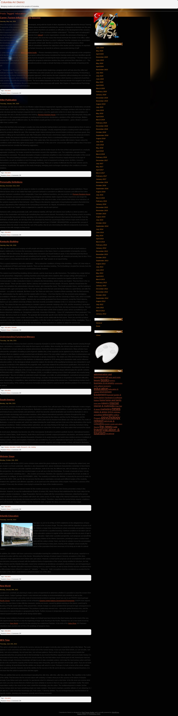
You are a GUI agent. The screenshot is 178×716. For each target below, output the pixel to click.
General (99, 323)
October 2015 (101, 214)
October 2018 (101, 132)
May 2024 (99, 63)
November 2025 (102, 57)
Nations (53, 601)
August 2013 (100, 264)
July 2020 (99, 76)
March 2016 (100, 198)
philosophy (108, 414)
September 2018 (102, 135)
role (29, 447)
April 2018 (100, 151)
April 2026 (100, 54)
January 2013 (101, 286)
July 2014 (99, 229)
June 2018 (100, 145)
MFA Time (5, 640)
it (115, 406)
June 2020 (100, 79)
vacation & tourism (107, 431)
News (9, 93)
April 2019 (100, 117)
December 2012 (102, 289)
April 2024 (100, 66)
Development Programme (65, 601)
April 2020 (100, 85)
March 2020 (100, 88)
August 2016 (100, 192)
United (47, 601)
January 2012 (101, 314)
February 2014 (101, 245)
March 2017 (100, 173)
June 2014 (100, 232)
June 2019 (100, 110)
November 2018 (102, 129)
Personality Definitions (11, 182)
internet (114, 402)
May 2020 (99, 82)
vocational (110, 433)
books (105, 380)
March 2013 (100, 279)
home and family (113, 400)
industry (105, 403)
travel (98, 430)
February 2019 (101, 123)
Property (97, 418)
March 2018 (100, 154)
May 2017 (99, 167)
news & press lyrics (103, 412)
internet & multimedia (104, 406)
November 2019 (102, 101)
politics (116, 415)
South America (7, 400)
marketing (105, 409)
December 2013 (102, 251)
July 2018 (99, 142)
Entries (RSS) (81, 714)
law (117, 406)
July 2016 (99, 195)
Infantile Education (9, 516)
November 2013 (102, 254)
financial (109, 395)
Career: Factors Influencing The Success (20, 18)
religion (99, 420)
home (102, 400)
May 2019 (99, 113)
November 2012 (102, 292)
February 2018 (101, 157)
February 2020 (101, 92)
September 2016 (102, 189)
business (112, 380)
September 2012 (102, 298)
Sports (96, 427)
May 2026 (99, 51)
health (18, 447)
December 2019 (102, 98)
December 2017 (102, 160)
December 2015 (102, 207)
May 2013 (99, 273)
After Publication (8, 100)
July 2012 (99, 304)
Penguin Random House (47, 115)
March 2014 (100, 242)
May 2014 (99, 236)
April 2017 (100, 170)
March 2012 (100, 311)
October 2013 (101, 257)
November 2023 (102, 70)
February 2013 (101, 283)
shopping (107, 424)
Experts (42, 601)
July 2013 (99, 267)
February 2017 (101, 176)
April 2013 (100, 276)
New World (5, 586)
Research (24, 447)
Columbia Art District (12, 2)
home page (97, 403)
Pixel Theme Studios (88, 712)
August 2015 (100, 217)
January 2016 (101, 204)
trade (114, 427)
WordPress (115, 712)
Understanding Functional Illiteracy (17, 337)
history (96, 400)
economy (107, 386)
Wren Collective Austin (29, 52)
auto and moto (115, 377)
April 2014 (100, 239)
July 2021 (99, 73)
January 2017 (101, 179)
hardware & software (113, 397)
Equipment (100, 394)
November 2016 (102, 182)
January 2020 (101, 95)
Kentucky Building (9, 241)
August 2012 (100, 301)
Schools (14, 327)
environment (106, 392)
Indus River (72, 623)
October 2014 (101, 223)
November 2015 (102, 210)
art (106, 377)
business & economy (104, 383)
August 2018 (100, 138)
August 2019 (100, 104)
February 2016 (101, 201)
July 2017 (99, 164)
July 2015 (99, 220)
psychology (110, 417)
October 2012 (101, 295)
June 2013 (100, 270)
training (33, 447)
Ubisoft (40, 35)
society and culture (116, 424)
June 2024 (100, 60)
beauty (7, 447)
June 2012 (100, 308)
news (116, 409)
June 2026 (100, 48)
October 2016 (101, 185)
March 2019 (100, 120)
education (8, 90)
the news (106, 426)
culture (100, 386)
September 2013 (102, 261)
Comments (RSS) (94, 714)
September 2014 (102, 226)
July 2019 (99, 107)
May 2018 (99, 148)
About (98, 335)
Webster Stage (7, 456)
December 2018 (102, 126)
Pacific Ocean (5, 601)
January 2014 (101, 248)
